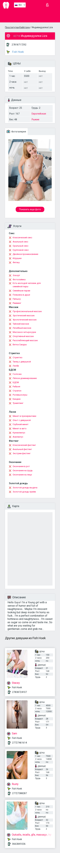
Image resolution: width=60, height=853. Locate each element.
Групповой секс (21, 250)
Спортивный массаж (23, 336)
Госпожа (17, 374)
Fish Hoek (17, 51)
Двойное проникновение (25, 254)
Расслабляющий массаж (25, 340)
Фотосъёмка (19, 279)
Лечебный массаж (22, 328)
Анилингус (18, 437)
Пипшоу (17, 299)
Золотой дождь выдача (25, 487)
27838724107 (19, 692)
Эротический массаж (23, 315)
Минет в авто (19, 428)
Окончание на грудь (23, 470)
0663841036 (19, 843)
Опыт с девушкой (22, 420)
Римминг (17, 303)
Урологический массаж (24, 319)
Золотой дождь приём (24, 491)
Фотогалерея (18, 131)
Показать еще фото (30, 209)
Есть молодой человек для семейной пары (27, 285)
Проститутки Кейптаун (17, 27)
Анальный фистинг (22, 449)
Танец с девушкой (22, 361)
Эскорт (16, 275)
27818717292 (19, 44)
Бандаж (16, 399)
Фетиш (16, 262)
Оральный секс (20, 246)
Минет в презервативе (24, 416)
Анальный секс (20, 241)
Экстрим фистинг (21, 453)
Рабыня (16, 386)
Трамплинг (18, 403)
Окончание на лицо (22, 474)
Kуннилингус (19, 432)
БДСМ (16, 382)
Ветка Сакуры (20, 344)
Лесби (16, 366)
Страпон (17, 390)
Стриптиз (17, 357)
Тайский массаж (21, 324)
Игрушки (17, 258)
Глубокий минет (20, 424)
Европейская (39, 113)
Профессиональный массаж (27, 311)
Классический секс (22, 237)
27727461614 (19, 742)
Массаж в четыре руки (24, 332)
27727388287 (19, 793)
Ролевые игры (20, 395)
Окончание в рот (21, 466)
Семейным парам (21, 290)
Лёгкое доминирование (25, 378)
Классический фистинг (24, 445)
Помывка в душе (21, 295)
